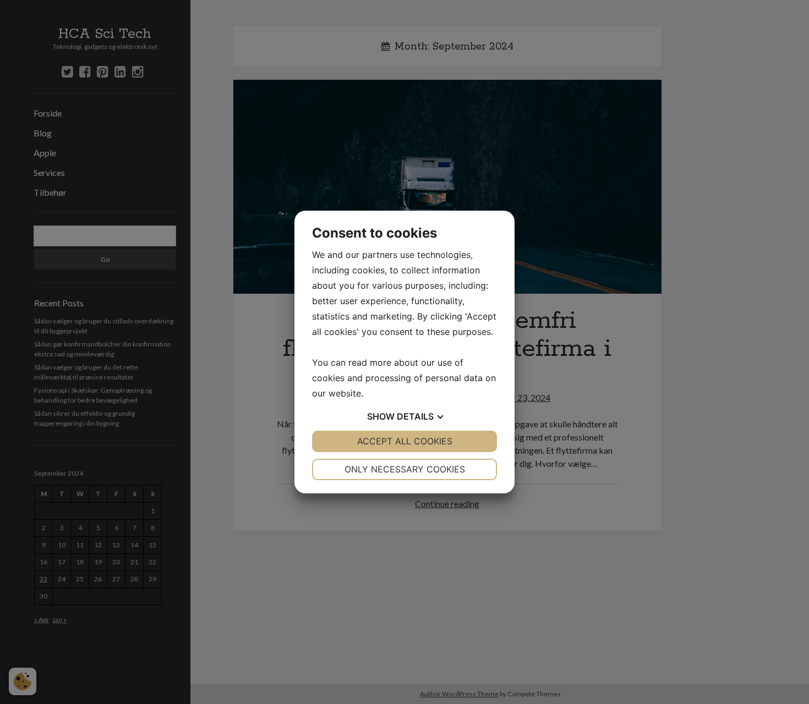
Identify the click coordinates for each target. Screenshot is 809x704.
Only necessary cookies (405, 469)
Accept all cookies (404, 441)
